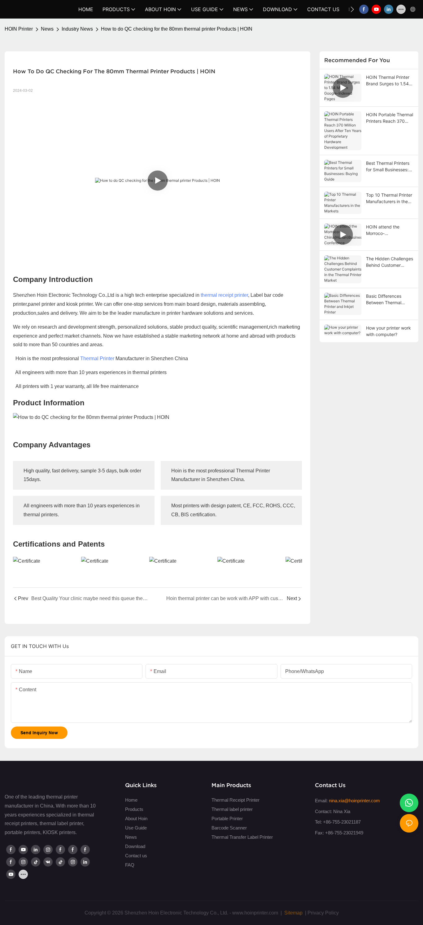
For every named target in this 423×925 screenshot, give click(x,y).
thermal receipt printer (224, 295)
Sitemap (293, 912)
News (47, 29)
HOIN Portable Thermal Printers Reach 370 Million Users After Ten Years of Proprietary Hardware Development (389, 118)
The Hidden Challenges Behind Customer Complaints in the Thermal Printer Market (389, 262)
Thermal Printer (97, 358)
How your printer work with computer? (388, 331)
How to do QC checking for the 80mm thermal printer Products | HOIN (176, 29)
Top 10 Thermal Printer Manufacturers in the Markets (389, 198)
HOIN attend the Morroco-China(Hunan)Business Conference (388, 230)
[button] (352, 9)
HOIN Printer (19, 29)
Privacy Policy (323, 912)
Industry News (77, 29)
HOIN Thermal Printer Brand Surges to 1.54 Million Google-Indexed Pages (389, 81)
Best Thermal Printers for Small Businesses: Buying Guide (387, 166)
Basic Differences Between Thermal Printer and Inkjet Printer (383, 299)
